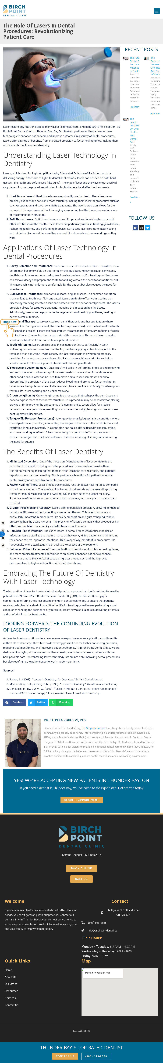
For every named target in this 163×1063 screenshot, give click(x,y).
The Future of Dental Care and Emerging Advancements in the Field (138, 65)
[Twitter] (3, 545)
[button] (157, 11)
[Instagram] (3, 530)
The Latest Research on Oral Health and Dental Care (135, 131)
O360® (87, 1031)
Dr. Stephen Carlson (93, 728)
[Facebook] (3, 523)
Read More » (135, 107)
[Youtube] (3, 538)
